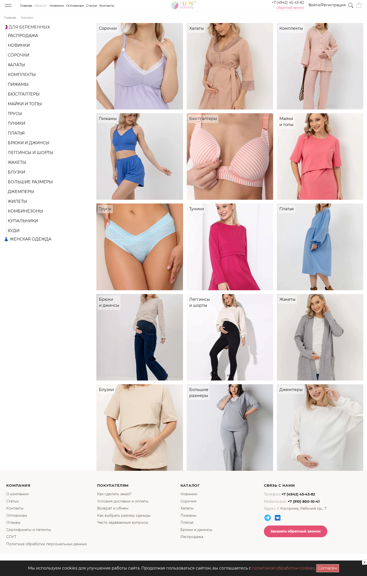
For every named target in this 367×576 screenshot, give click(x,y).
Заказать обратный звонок (295, 531)
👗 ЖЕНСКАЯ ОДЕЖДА (27, 239)
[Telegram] (267, 518)
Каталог (41, 6)
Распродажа (23, 35)
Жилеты (17, 201)
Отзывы (13, 522)
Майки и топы (25, 104)
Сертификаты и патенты (28, 530)
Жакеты (17, 162)
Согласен (328, 567)
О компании (17, 494)
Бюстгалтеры (24, 94)
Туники (16, 123)
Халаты (16, 64)
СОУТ (11, 537)
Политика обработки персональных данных (46, 544)
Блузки (16, 172)
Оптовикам (75, 6)
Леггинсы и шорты (30, 152)
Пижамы (18, 84)
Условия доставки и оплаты (122, 501)
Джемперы (21, 191)
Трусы (15, 113)
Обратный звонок (290, 8)
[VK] (277, 518)
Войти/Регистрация (327, 5)
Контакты (106, 6)
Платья (16, 133)
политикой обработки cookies (283, 568)
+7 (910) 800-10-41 (304, 502)
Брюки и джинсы (28, 142)
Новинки (57, 6)
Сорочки (18, 55)
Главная (26, 6)
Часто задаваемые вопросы (122, 522)
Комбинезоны (25, 211)
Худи (13, 230)
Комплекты (22, 74)
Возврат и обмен (112, 508)
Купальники (23, 220)
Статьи (91, 6)
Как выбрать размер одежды (124, 516)
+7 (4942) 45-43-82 (288, 2)
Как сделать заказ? (114, 494)
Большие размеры (30, 182)
